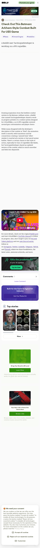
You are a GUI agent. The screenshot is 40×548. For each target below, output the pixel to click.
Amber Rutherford (10, 20)
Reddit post (34, 234)
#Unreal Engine (17, 37)
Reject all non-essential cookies (21, 537)
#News (5, 37)
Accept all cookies (21, 532)
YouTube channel (24, 236)
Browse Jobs (20, 414)
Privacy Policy (19, 529)
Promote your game (27, 3)
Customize (21, 541)
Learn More (20, 370)
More (19, 336)
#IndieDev (30, 37)
